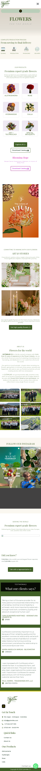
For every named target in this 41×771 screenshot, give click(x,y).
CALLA (30, 114)
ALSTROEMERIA (11, 96)
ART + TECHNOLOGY (11, 133)
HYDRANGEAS (11, 114)
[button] (37, 3)
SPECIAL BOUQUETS (30, 133)
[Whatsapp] (35, 766)
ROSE (30, 96)
